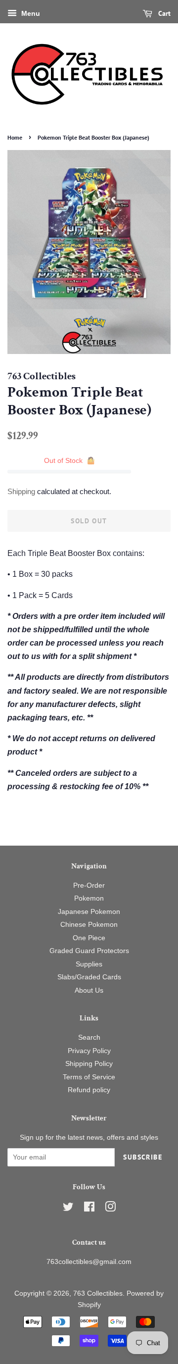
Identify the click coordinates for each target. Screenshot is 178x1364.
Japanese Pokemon (89, 911)
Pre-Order (89, 885)
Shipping (21, 491)
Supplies (89, 964)
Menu (29, 13)
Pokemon (89, 898)
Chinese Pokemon (89, 924)
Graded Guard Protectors (89, 951)
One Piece (89, 938)
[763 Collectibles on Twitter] (68, 1208)
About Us (89, 990)
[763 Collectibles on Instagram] (110, 1208)
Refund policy (89, 1090)
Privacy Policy (89, 1051)
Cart (163, 13)
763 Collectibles (98, 1293)
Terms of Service (89, 1077)
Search (89, 1037)
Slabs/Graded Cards (89, 977)
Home (14, 137)
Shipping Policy (89, 1063)
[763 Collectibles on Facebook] (89, 1208)
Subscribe (142, 1157)
